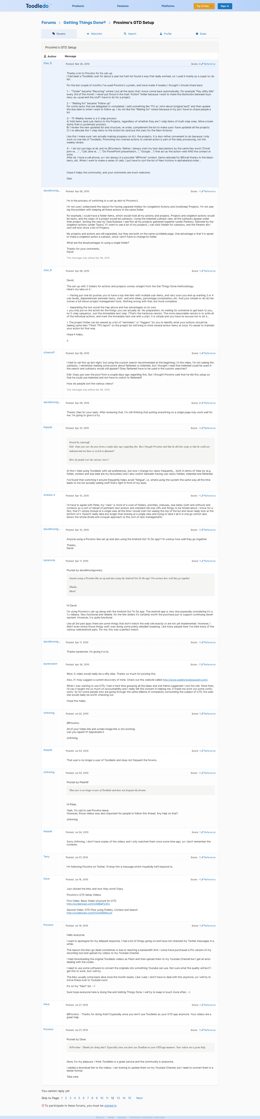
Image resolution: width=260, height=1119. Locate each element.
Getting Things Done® (84, 22)
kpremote (49, 560)
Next (139, 1098)
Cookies (121, 1117)
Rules (203, 33)
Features (123, 6)
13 (118, 1098)
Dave (47, 878)
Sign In (225, 6)
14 (123, 1098)
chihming (49, 712)
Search (132, 33)
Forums (49, 22)
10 (101, 1098)
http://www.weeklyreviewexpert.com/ (185, 679)
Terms (111, 1117)
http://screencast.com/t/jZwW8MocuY (89, 912)
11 (107, 1098)
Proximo (48, 924)
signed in (110, 1105)
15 (129, 1098)
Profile (167, 33)
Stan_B (48, 63)
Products (78, 6)
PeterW (48, 427)
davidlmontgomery (55, 190)
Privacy (100, 1117)
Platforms (168, 6)
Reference (209, 63)
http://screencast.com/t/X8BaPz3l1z (88, 903)
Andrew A (49, 494)
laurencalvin (50, 663)
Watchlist (96, 33)
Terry (47, 856)
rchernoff (49, 352)
